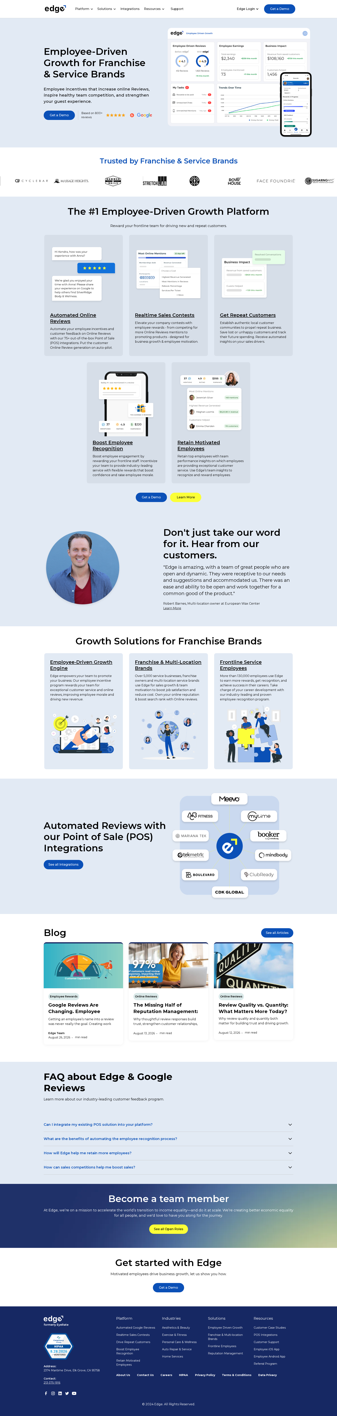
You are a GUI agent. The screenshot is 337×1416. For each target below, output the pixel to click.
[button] (85, 9)
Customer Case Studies (270, 1327)
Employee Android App (269, 1356)
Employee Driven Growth (225, 1327)
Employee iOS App (266, 1349)
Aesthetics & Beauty (176, 1327)
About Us (123, 1375)
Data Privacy (267, 1375)
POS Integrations (265, 1335)
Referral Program (265, 1363)
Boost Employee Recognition (127, 1351)
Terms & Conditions (236, 1375)
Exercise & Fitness (174, 1335)
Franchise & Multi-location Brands (225, 1337)
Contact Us (145, 1375)
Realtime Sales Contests (164, 315)
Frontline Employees (222, 1346)
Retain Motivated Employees (128, 1362)
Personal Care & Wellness (179, 1342)
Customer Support (266, 1342)
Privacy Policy (205, 1375)
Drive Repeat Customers (133, 1342)
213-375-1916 (52, 1382)
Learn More (172, 608)
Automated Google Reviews (135, 1327)
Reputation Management (225, 1353)
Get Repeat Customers (248, 315)
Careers (166, 1375)
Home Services (172, 1356)
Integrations (130, 9)
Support (177, 9)
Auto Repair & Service (177, 1349)
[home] (55, 9)
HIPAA (183, 1375)
